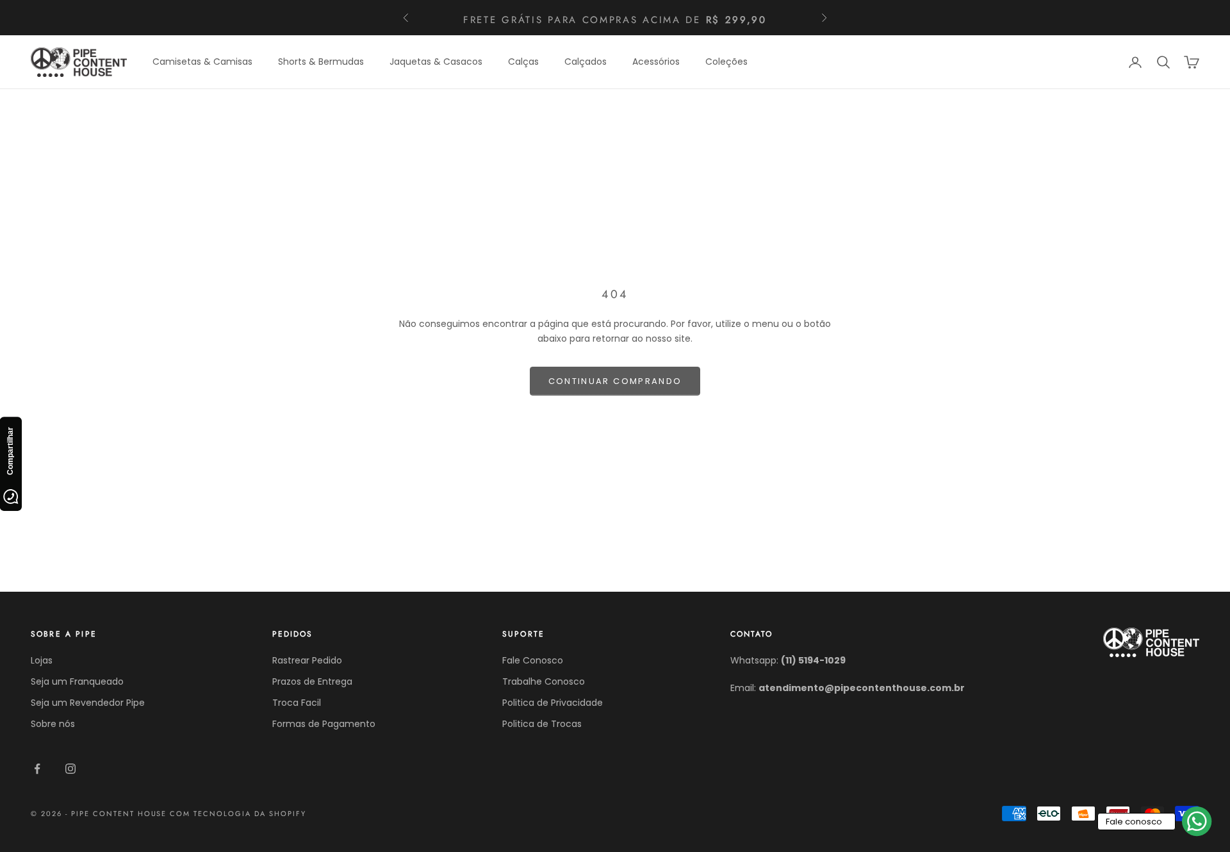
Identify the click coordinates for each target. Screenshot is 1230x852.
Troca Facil (296, 702)
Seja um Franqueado (77, 681)
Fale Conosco (532, 660)
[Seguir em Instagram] (70, 768)
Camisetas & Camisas (202, 61)
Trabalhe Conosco (543, 681)
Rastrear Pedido (307, 660)
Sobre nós (53, 723)
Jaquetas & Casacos (436, 61)
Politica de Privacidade (552, 702)
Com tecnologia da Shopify (238, 813)
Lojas (42, 660)
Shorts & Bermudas (321, 61)
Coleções (726, 61)
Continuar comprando (615, 381)
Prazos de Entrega (312, 681)
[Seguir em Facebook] (37, 768)
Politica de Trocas (542, 723)
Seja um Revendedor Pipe (88, 702)
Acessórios (656, 61)
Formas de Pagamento (323, 723)
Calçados (585, 61)
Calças (523, 61)
